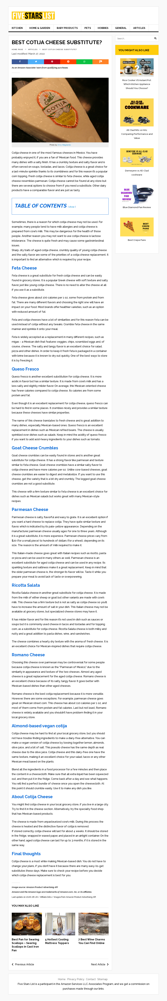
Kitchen (17, 28)
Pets (87, 28)
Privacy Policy (75, 979)
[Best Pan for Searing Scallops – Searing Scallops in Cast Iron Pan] (27, 934)
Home (62, 979)
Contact (91, 979)
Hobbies (103, 28)
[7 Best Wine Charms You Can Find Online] (93, 934)
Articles (139, 28)
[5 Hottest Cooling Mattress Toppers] (60, 934)
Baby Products (67, 28)
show (72, 207)
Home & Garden (39, 28)
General (121, 28)
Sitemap (102, 979)
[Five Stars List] (33, 17)
